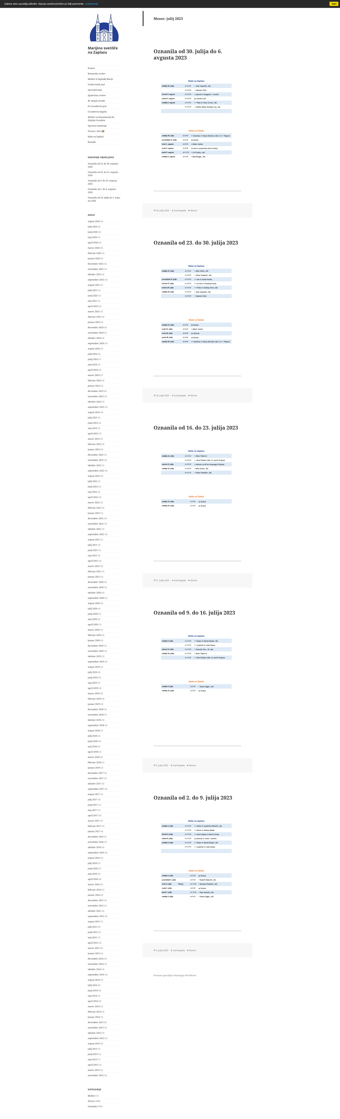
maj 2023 (92, 428)
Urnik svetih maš (96, 84)
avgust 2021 (94, 539)
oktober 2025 (94, 274)
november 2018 (96, 714)
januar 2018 (94, 767)
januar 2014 (94, 1017)
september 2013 (96, 1038)
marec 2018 (94, 757)
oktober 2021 (94, 529)
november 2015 (96, 905)
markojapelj (180, 210)
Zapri (334, 4)
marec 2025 (94, 311)
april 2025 (93, 306)
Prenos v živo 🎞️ (96, 131)
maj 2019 (92, 682)
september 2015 (96, 916)
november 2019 (96, 651)
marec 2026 (94, 247)
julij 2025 (92, 290)
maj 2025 (92, 300)
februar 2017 (94, 826)
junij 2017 (93, 804)
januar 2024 (94, 385)
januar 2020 (94, 640)
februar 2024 (94, 380)
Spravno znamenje (97, 125)
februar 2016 (94, 889)
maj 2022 (92, 491)
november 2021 (96, 523)
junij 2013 (93, 1054)
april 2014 (93, 1001)
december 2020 (95, 582)
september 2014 (96, 974)
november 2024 (96, 332)
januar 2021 (94, 576)
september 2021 (96, 534)
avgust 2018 (94, 730)
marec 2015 (94, 948)
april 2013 (93, 1064)
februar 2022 (94, 507)
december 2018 (95, 709)
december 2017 (95, 773)
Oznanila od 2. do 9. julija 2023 (193, 797)
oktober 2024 (94, 338)
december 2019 (95, 645)
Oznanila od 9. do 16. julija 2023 (194, 612)
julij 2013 (92, 1048)
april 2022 (93, 497)
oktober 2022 (94, 465)
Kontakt (92, 142)
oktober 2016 (94, 847)
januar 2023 (94, 449)
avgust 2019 (94, 666)
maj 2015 (92, 937)
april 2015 (93, 942)
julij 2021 (92, 544)
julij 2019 (92, 672)
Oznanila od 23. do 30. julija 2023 (196, 242)
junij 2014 (93, 990)
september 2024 (96, 343)
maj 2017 (92, 810)
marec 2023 (94, 438)
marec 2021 (94, 566)
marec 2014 (94, 1006)
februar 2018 (94, 762)
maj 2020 (92, 619)
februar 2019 (94, 698)
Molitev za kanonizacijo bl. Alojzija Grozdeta (101, 119)
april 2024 (93, 369)
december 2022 (95, 454)
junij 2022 (93, 486)
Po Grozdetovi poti (97, 106)
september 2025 (96, 279)
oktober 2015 (94, 910)
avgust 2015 (94, 921)
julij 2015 (92, 926)
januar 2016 (94, 895)
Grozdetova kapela (97, 111)
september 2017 (96, 788)
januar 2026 (94, 258)
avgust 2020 (94, 603)
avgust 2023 (94, 412)
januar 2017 (94, 831)
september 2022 (96, 470)
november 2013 (96, 1027)
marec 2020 (94, 629)
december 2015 (95, 900)
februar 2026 (94, 253)
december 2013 (95, 1022)
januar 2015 (94, 953)
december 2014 (95, 958)
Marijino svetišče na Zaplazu (103, 50)
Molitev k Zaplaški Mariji (100, 79)
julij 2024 (92, 353)
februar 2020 (94, 635)
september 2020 (96, 597)
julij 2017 (92, 799)
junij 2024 (93, 359)
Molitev (91, 1095)
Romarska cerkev (96, 73)
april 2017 (93, 815)
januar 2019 (94, 704)
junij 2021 (93, 550)
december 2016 (95, 836)
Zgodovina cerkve (97, 95)
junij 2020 (93, 613)
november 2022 (96, 460)
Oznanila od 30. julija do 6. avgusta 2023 (188, 54)
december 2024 (95, 327)
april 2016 (93, 879)
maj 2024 (92, 364)
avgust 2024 (94, 348)
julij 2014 (92, 985)
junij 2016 (93, 868)
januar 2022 (94, 513)
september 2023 (96, 407)
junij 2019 (93, 677)
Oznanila (92, 1106)
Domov (91, 68)
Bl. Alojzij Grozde (96, 100)
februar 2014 (94, 1011)
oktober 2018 (94, 720)
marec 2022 (94, 502)
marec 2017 (94, 820)
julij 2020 (92, 608)
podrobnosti (92, 3)
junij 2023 (93, 422)
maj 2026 (92, 237)
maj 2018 (92, 746)
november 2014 (96, 964)
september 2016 (96, 852)
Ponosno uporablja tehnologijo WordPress (175, 975)
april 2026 (93, 242)
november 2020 (96, 587)
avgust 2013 (94, 1043)
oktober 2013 (94, 1032)
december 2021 (95, 518)
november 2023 (96, 396)
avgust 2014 (94, 979)
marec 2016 (94, 884)
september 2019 (96, 661)
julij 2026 (92, 226)
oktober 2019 (94, 656)
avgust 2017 (94, 794)
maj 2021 (92, 555)
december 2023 (95, 391)
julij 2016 (92, 863)
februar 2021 (94, 571)
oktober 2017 (94, 783)
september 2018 (96, 725)
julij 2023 (92, 417)
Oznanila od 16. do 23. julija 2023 (196, 427)
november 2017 (96, 778)
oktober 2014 (94, 969)
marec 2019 (94, 693)
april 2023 (93, 433)
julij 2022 (92, 481)
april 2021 (93, 560)
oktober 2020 (94, 592)
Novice (91, 1101)
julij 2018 (92, 735)
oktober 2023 (94, 401)
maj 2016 (92, 873)
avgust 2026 (94, 221)
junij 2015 (93, 932)
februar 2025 (94, 316)
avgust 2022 (94, 475)
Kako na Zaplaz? (96, 136)
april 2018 (93, 751)
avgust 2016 (94, 857)
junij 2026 (93, 231)
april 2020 (93, 624)
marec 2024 (94, 375)
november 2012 (96, 1075)
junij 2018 (93, 741)
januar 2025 (94, 322)
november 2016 (96, 842)
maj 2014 (92, 995)
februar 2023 (94, 444)
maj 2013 (92, 1059)
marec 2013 (94, 1070)
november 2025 (96, 269)
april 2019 (93, 688)
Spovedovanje (95, 89)
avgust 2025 (94, 285)
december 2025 (95, 263)
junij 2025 (93, 295)
